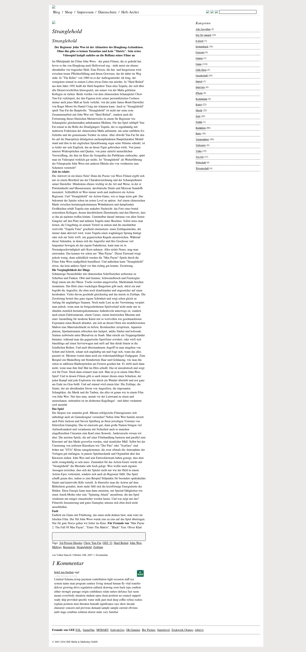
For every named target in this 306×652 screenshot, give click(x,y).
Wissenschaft (202, 168)
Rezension (69, 547)
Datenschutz (107, 12)
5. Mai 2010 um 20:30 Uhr (65, 575)
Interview (200, 87)
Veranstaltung (202, 139)
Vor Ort (199, 156)
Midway (56, 547)
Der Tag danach (203, 35)
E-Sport (199, 40)
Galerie (199, 58)
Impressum (85, 12)
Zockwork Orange (182, 630)
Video (199, 150)
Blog (56, 12)
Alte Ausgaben (203, 29)
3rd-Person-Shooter (70, 543)
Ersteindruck (202, 46)
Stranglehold (84, 547)
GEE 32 (107, 543)
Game (199, 63)
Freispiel (200, 52)
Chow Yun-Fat (92, 543)
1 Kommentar (101, 554)
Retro (198, 133)
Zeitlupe (98, 547)
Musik (199, 110)
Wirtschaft (201, 162)
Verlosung (201, 145)
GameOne (89, 630)
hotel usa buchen (64, 572)
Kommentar (201, 98)
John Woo (136, 543)
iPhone (199, 92)
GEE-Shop (201, 69)
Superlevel (163, 630)
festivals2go (117, 630)
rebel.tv (199, 630)
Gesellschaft (202, 75)
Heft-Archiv (130, 12)
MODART (102, 630)
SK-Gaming (133, 630)
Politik (199, 121)
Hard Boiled (121, 543)
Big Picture (148, 630)
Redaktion (201, 127)
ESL (78, 630)
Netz (198, 116)
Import (199, 81)
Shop (68, 12)
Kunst (199, 104)
